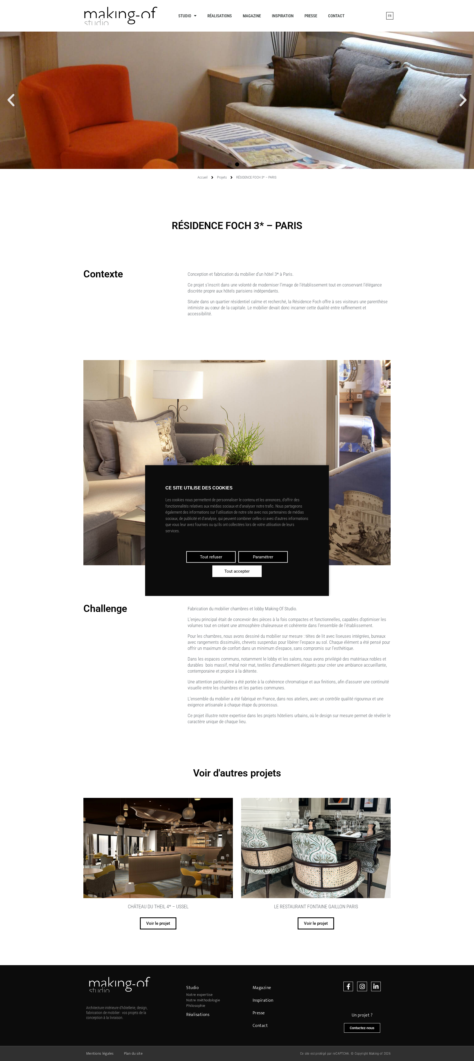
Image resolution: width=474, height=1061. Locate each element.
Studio (184, 15)
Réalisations (219, 15)
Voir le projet (158, 923)
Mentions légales (100, 1053)
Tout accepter (237, 571)
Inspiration (283, 15)
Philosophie (195, 1006)
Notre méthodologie (203, 1000)
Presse (310, 15)
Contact (336, 15)
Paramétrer (263, 557)
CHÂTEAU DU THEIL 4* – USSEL (158, 906)
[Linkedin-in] (376, 986)
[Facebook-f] (348, 986)
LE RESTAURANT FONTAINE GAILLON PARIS (316, 906)
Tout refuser (211, 557)
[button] (230, 164)
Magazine (252, 15)
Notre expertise (199, 995)
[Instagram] (362, 986)
